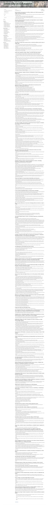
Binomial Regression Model (7, 41)
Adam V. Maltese (6, 48)
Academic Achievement (7, 23)
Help (4, 15)
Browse (5, 14)
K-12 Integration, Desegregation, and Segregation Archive (8, 11)
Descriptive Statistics (7, 32)
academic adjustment (7, 24)
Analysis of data (6, 36)
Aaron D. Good (6, 44)
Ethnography (6, 33)
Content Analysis (6, 31)
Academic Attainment (7, 25)
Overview (5, 9)
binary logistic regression (7, 40)
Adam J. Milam (6, 47)
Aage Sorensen (6, 43)
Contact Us (5, 17)
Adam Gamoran (6, 46)
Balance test (6, 39)
